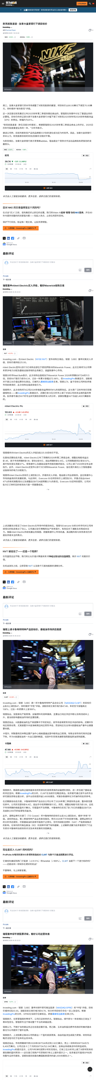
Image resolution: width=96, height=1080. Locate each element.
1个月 (15, 169)
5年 (30, 169)
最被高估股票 (47, 382)
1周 (11, 169)
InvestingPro (69, 378)
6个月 (21, 169)
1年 (26, 169)
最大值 (36, 169)
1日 (7, 169)
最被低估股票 (58, 1014)
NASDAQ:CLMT (73, 703)
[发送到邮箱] (24, 238)
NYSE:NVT (41, 359)
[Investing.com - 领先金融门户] (11, 3)
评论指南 (5, 276)
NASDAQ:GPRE (64, 1007)
